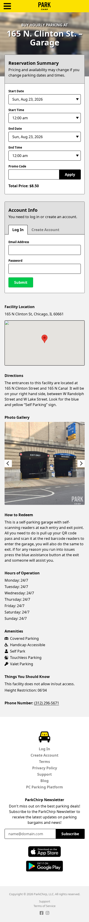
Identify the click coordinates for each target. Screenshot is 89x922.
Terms (44, 761)
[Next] (81, 463)
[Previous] (8, 463)
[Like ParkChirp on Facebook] (41, 914)
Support (44, 774)
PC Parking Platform (44, 787)
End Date (15, 129)
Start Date (16, 91)
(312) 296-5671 (46, 702)
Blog (44, 780)
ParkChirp (44, 6)
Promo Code (17, 166)
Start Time (16, 110)
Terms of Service (44, 906)
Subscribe (70, 833)
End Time (15, 147)
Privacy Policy (44, 767)
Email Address (18, 242)
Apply (70, 174)
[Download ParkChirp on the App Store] (44, 851)
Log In (18, 229)
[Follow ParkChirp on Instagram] (47, 914)
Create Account (45, 229)
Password (15, 261)
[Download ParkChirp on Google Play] (44, 866)
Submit (20, 282)
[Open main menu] (7, 6)
